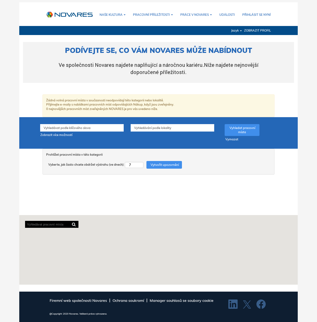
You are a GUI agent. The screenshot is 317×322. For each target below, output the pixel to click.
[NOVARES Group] (69, 14)
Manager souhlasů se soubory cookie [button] (181, 300)
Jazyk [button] (235, 30)
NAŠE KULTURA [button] (111, 14)
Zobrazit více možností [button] (56, 135)
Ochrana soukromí (128, 300)
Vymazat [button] (231, 139)
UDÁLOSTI (227, 14)
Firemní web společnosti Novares (78, 300)
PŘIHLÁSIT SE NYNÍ (256, 14)
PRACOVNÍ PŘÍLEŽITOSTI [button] (152, 14)
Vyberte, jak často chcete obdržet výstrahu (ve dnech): (86, 164)
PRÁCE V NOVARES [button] (195, 14)
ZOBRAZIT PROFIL (257, 30)
